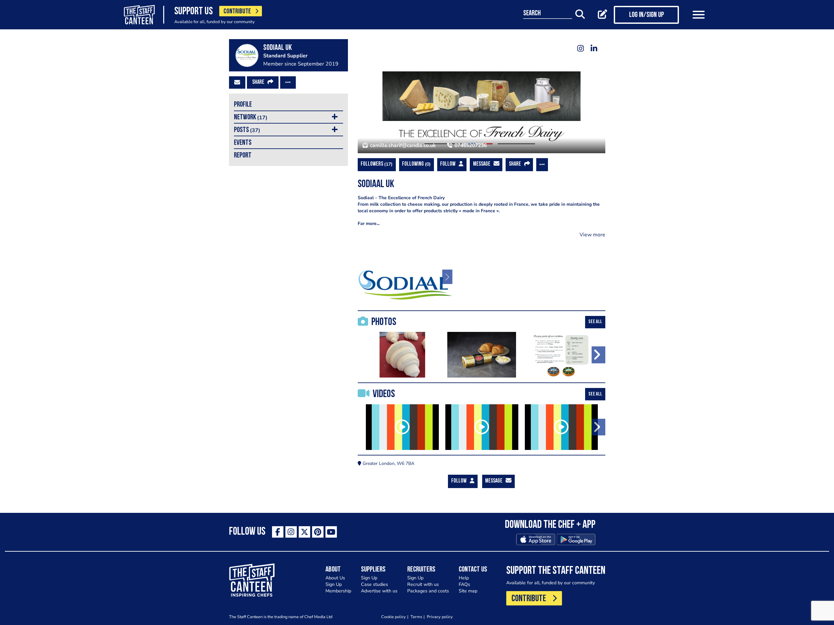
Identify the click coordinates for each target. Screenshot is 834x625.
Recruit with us (423, 584)
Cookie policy (393, 616)
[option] (406, 276)
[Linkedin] (594, 48)
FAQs (464, 584)
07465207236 (470, 145)
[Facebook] (277, 532)
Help (464, 578)
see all (595, 321)
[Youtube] (331, 532)
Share (258, 82)
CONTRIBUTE (237, 11)
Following (415, 164)
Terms (416, 616)
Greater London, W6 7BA (387, 463)
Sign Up (333, 584)
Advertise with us (379, 591)
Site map (468, 591)
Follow (447, 164)
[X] (304, 532)
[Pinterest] (318, 532)
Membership (338, 591)
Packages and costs (428, 591)
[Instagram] (580, 48)
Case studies (374, 584)
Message (481, 164)
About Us (335, 578)
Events (243, 143)
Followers (376, 164)
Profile (243, 105)
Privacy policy (440, 616)
